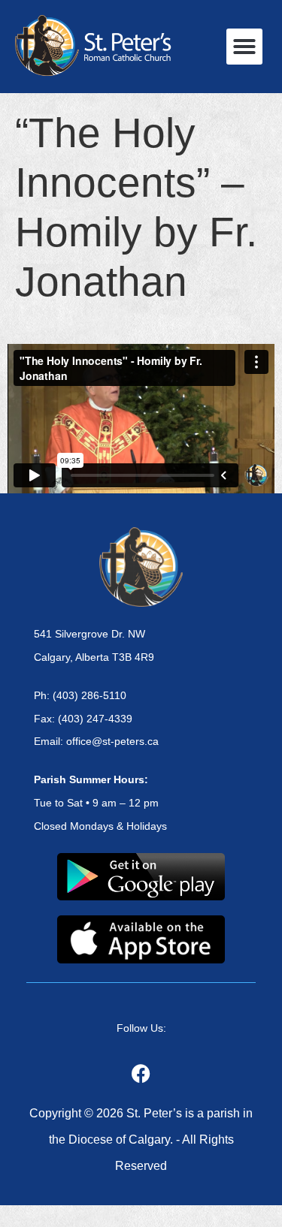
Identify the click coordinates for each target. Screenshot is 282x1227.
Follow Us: (141, 1028)
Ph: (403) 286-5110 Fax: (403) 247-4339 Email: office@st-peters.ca (96, 718)
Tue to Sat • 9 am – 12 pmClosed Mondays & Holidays (100, 802)
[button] (244, 47)
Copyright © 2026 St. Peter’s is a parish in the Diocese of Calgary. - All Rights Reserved (141, 1139)
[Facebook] (141, 1074)
